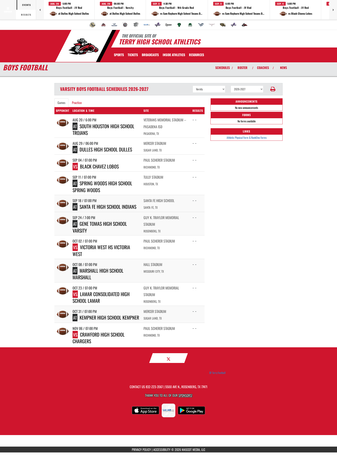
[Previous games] (40, 10)
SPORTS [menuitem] (119, 54)
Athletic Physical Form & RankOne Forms (247, 137)
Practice (77, 102)
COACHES (263, 68)
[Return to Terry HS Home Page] (83, 46)
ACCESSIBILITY (161, 449)
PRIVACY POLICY (141, 449)
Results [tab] (26, 14)
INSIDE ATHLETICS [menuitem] (174, 54)
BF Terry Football (217, 373)
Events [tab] (26, 4)
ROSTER (242, 68)
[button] (69, 10)
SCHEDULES (222, 68)
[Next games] (333, 10)
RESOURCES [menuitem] (196, 54)
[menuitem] (92, 25)
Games (61, 102)
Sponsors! (185, 395)
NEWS (283, 68)
